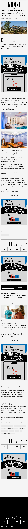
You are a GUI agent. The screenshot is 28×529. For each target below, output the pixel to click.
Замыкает (4, 164)
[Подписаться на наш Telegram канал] (4, 249)
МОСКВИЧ (14, 5)
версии (17, 39)
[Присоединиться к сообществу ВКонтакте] (11, 249)
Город (2, 18)
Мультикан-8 (22, 428)
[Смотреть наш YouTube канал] (24, 249)
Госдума (16, 428)
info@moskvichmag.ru (9, 526)
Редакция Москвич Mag (11, 18)
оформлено (13, 98)
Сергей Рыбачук (9, 303)
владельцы (3, 428)
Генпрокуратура (10, 428)
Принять (7, 287)
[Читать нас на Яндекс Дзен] (17, 249)
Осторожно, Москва (7, 336)
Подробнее (20, 287)
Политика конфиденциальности (20, 504)
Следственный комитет (6, 433)
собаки (13, 433)
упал (25, 184)
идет (6, 152)
